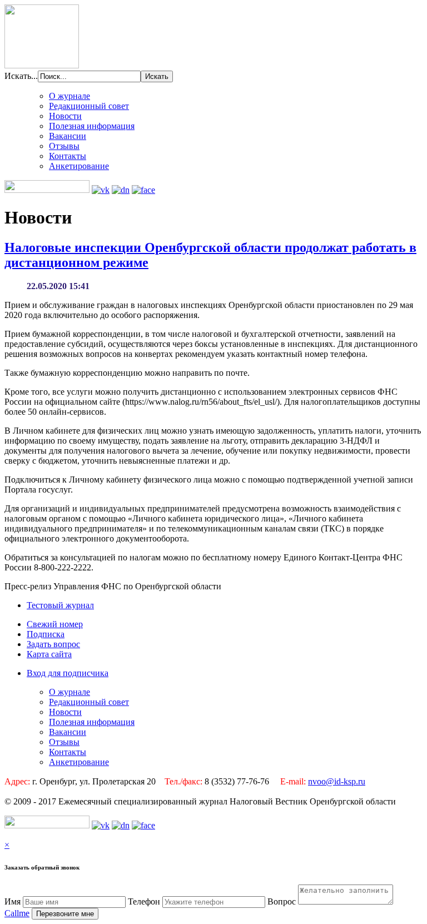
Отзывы (64, 146)
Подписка (45, 634)
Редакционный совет (89, 106)
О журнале (69, 96)
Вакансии (67, 136)
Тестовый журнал (60, 605)
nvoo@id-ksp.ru (336, 781)
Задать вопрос (53, 644)
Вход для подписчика (67, 673)
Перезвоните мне (65, 914)
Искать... (21, 76)
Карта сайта (49, 654)
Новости (65, 116)
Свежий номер (55, 624)
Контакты (67, 156)
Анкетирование (79, 166)
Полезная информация (92, 126)
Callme (16, 913)
